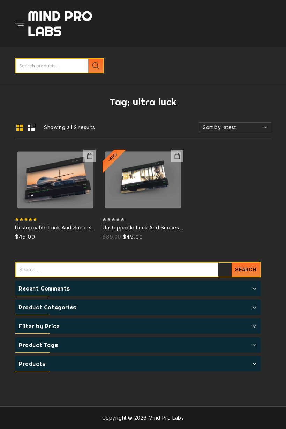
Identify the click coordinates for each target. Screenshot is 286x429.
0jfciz (89, 156)
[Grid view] (19, 128)
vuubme (177, 156)
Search (95, 66)
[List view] (31, 128)
